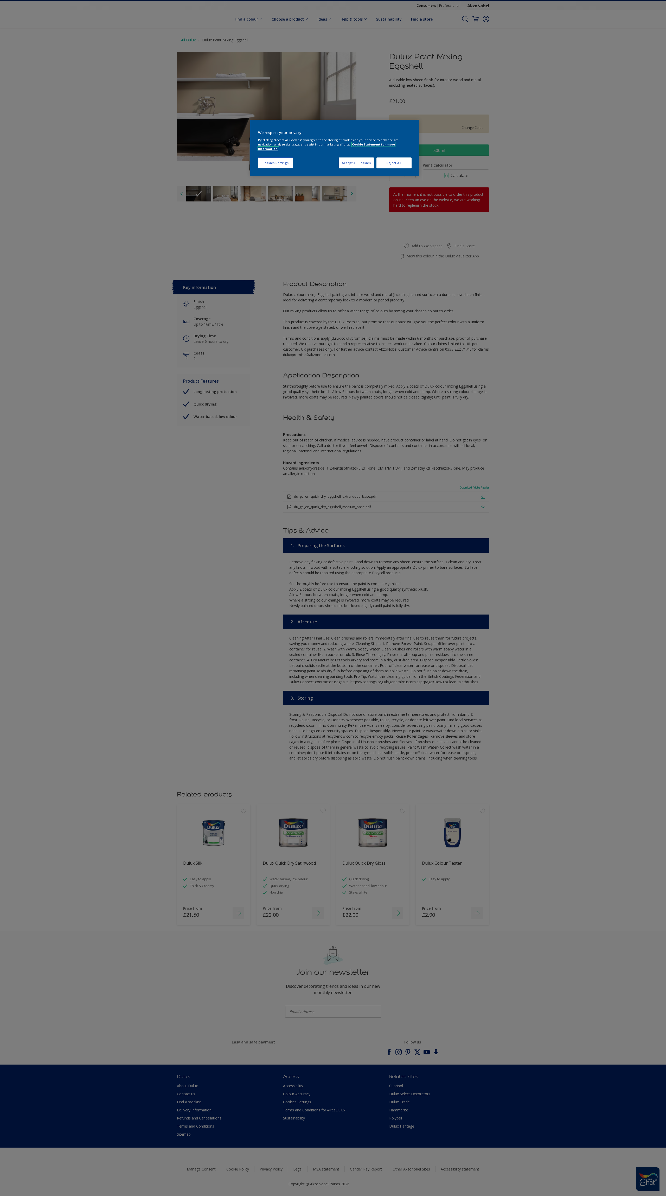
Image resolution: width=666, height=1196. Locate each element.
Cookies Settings (275, 163)
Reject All (394, 163)
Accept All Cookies (356, 163)
